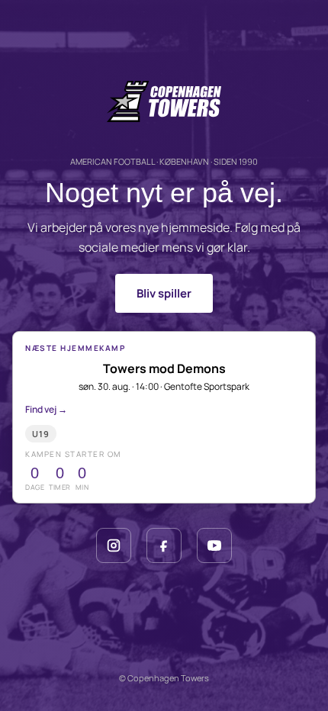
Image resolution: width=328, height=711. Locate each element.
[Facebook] (164, 545)
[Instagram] (113, 545)
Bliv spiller (164, 293)
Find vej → (46, 409)
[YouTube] (214, 545)
